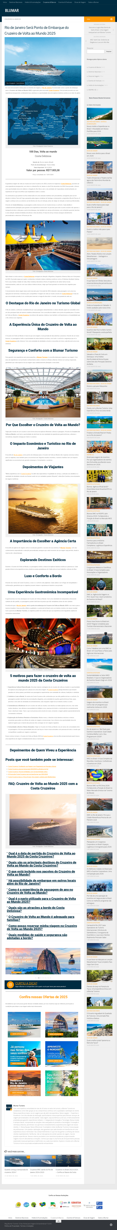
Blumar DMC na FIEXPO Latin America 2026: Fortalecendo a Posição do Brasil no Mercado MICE (99, 516)
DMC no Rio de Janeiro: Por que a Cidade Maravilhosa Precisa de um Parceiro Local (99, 817)
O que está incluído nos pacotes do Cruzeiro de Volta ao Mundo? (41, 873)
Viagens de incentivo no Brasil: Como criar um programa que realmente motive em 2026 (98, 704)
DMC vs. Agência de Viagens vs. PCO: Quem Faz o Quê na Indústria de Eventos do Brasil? (99, 596)
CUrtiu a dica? (26, 983)
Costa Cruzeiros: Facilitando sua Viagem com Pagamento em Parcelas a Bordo (32, 766)
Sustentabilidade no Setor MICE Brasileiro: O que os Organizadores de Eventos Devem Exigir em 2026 (99, 677)
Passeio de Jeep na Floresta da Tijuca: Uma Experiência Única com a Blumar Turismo (99, 988)
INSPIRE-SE (92, 90)
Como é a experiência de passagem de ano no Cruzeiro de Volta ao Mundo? (40, 891)
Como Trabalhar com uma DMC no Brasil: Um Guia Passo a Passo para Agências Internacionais (99, 650)
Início (5, 2)
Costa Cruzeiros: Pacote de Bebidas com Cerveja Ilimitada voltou (27, 772)
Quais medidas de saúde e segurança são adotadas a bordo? (37, 936)
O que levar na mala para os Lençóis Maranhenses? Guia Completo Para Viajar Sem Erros (99, 961)
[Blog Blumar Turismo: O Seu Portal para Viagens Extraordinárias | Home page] (12, 10)
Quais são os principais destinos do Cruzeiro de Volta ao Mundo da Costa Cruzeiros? (41, 864)
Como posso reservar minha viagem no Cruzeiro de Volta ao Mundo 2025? (42, 927)
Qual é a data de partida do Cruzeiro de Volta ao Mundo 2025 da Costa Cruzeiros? (41, 854)
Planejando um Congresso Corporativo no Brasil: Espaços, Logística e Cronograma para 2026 (99, 844)
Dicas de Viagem (80, 2)
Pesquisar (90, 48)
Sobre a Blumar (93, 2)
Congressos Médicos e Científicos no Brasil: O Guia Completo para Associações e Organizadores (99, 569)
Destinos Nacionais (15, 2)
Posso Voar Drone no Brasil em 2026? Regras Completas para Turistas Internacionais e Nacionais (99, 623)
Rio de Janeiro (18, 455)
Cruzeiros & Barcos (49, 2)
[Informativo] (111, 19)
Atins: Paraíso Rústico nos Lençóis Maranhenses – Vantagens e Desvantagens (99, 256)
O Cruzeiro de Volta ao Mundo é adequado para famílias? (40, 918)
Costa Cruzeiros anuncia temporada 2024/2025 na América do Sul (28, 769)
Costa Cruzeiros (26, 474)
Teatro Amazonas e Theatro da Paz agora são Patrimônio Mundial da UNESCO (99, 180)
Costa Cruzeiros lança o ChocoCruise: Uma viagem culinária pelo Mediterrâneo (32, 777)
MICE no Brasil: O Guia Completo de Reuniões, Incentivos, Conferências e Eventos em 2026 (99, 761)
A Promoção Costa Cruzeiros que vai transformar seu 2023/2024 (28, 774)
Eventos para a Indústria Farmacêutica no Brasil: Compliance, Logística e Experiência (99, 543)
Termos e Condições (27, 1226)
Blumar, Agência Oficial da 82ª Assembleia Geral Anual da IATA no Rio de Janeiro (99, 489)
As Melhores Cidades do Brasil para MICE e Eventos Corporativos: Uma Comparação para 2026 (99, 871)
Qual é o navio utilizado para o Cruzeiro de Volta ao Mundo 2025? (41, 900)
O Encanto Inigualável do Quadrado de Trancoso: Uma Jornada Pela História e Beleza (99, 1015)
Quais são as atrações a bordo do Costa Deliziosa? (36, 909)
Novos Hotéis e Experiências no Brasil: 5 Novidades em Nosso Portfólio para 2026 (98, 128)
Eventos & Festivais (65, 2)
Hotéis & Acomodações (33, 2)
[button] (42, 854)
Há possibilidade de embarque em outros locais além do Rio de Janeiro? (41, 882)
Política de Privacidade (12, 1226)
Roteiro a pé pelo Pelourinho (97, 386)
